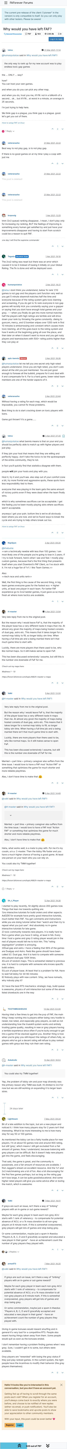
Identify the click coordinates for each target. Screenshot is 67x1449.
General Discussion (14, 34)
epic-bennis (13, 358)
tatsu (10, 50)
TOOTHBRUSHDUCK (17, 1009)
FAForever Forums (21, 2)
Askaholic (12, 1060)
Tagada (11, 256)
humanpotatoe (15, 284)
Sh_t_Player (13, 900)
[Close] (61, 1385)
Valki (10, 693)
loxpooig (12, 215)
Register (10, 1425)
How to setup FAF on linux (13, 123)
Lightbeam (13, 1119)
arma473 (12, 1263)
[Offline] (5, 50)
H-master (12, 611)
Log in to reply (56, 39)
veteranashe (13, 143)
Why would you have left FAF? (41, 55)
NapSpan (12, 543)
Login (19, 1425)
